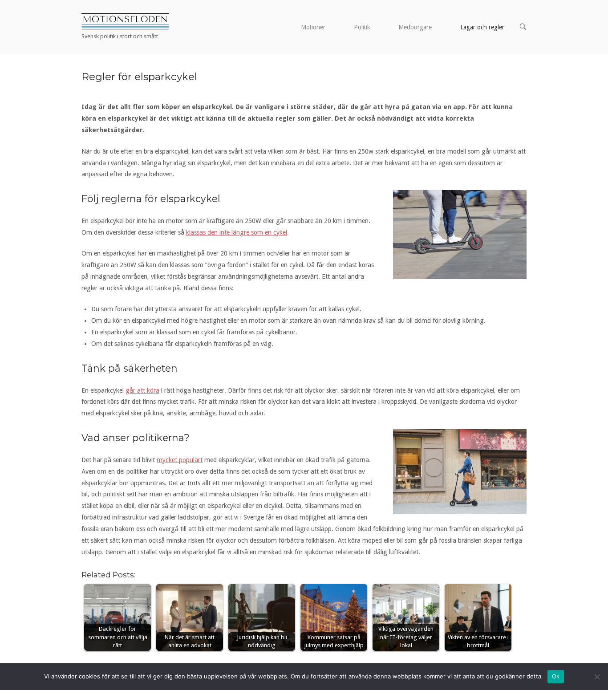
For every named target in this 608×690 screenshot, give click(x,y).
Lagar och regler (482, 27)
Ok (556, 676)
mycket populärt (180, 459)
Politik (362, 27)
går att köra (142, 390)
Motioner (313, 27)
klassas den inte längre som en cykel (236, 232)
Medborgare (415, 27)
